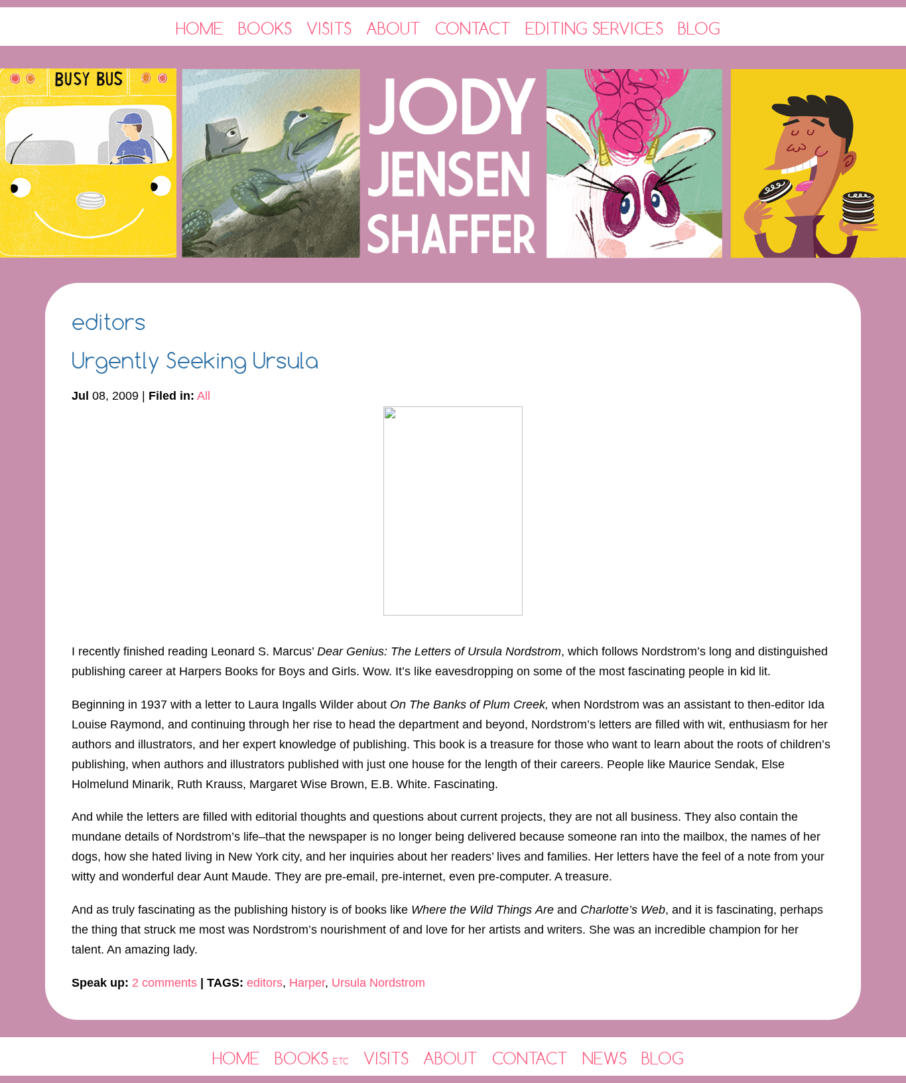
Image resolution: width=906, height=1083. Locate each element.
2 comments (164, 982)
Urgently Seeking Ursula (195, 360)
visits (386, 1058)
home (236, 1058)
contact (530, 1058)
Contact (473, 28)
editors (265, 982)
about (450, 1058)
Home (200, 28)
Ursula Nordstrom (378, 982)
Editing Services (594, 28)
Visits (329, 28)
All (203, 395)
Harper (307, 982)
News (604, 1058)
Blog (699, 28)
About (393, 28)
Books (265, 28)
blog (662, 1058)
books (312, 1058)
